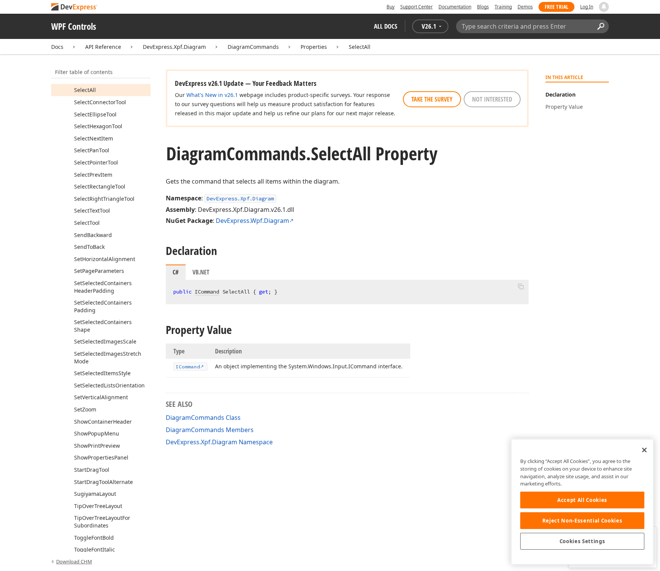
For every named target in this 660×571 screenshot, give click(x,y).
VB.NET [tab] (200, 272)
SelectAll (359, 46)
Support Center (416, 6)
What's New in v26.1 (212, 94)
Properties (314, 46)
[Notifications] (604, 7)
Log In (586, 6)
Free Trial (556, 6)
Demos (525, 6)
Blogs (483, 6)
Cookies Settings (582, 541)
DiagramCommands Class (203, 417)
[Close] (644, 450)
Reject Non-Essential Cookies (582, 520)
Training (503, 6)
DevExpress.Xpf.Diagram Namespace (219, 442)
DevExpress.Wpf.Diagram (252, 220)
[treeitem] (85, 90)
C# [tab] (176, 272)
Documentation (454, 6)
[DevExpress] (74, 7)
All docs (385, 26)
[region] (582, 502)
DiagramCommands (253, 46)
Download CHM (74, 561)
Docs (57, 46)
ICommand (207, 291)
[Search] (600, 26)
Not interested (492, 99)
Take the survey (432, 99)
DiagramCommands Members (210, 430)
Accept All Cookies (582, 500)
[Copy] (520, 286)
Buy (391, 6)
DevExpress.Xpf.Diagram (174, 46)
